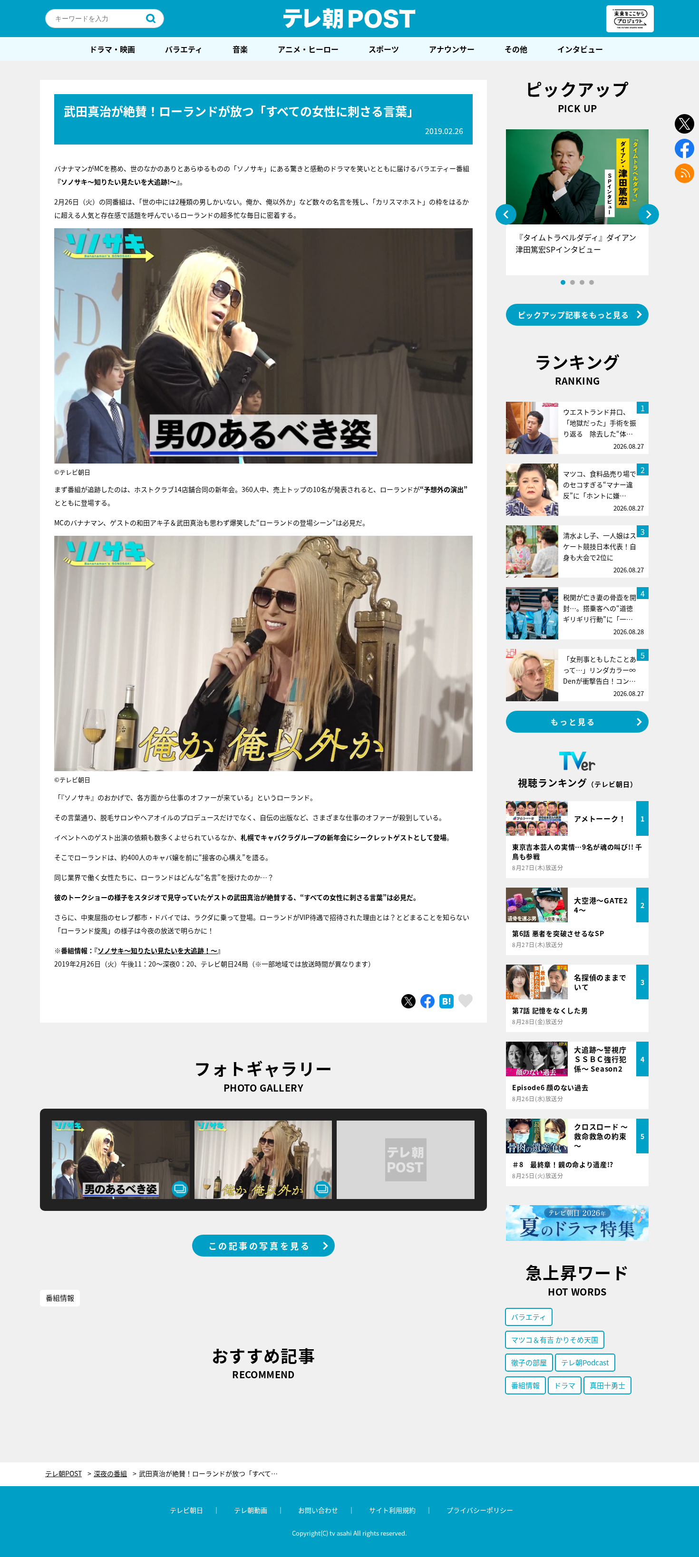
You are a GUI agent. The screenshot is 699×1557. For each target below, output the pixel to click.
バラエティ (184, 49)
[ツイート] (408, 1001)
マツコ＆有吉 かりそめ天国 (554, 1339)
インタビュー (580, 49)
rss (684, 173)
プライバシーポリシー (480, 1510)
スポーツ (384, 49)
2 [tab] (572, 282)
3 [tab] (582, 282)
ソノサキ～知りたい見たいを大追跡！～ (157, 950)
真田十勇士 (607, 1385)
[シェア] (427, 1001)
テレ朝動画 (250, 1510)
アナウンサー (452, 49)
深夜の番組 (110, 1474)
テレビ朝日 (186, 1510)
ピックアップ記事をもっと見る (573, 314)
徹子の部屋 (529, 1362)
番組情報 (60, 1298)
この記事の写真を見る (259, 1245)
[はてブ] (446, 1001)
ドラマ (564, 1385)
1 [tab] (563, 282)
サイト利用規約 (392, 1510)
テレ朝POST (349, 18)
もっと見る (573, 721)
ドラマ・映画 (112, 49)
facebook (684, 148)
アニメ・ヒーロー (308, 49)
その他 (516, 49)
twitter (684, 124)
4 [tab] (591, 282)
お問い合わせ (318, 1510)
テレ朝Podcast (585, 1362)
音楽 (240, 49)
